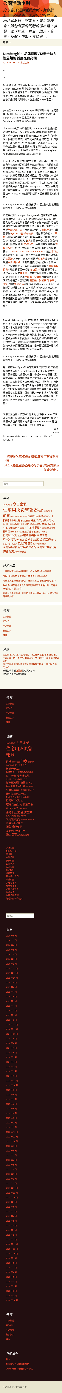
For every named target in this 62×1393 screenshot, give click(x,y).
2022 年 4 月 (11, 1169)
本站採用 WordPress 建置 (15, 1386)
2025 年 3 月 (11, 1010)
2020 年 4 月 (11, 1281)
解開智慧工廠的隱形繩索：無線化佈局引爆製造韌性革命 (29, 580)
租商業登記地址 (30, 531)
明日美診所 (18, 658)
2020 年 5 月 (11, 1277)
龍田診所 (35, 654)
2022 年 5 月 (11, 1164)
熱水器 (47, 524)
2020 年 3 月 (11, 1286)
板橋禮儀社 (25, 520)
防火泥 (53, 540)
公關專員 (10, 863)
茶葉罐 (9, 258)
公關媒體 (7, 616)
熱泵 (54, 524)
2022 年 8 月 (11, 1150)
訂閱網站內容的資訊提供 (17, 1364)
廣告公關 (10, 860)
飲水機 (23, 273)
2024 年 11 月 (12, 1029)
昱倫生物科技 (22, 654)
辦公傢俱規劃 (31, 664)
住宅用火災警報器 (20, 510)
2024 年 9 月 (11, 1038)
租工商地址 (42, 532)
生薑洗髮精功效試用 (47, 528)
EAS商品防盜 (7, 505)
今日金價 (20, 504)
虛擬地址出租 (32, 539)
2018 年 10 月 (12, 1300)
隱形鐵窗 (20, 664)
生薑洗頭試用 (10, 527)
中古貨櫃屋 (14, 262)
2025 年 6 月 (11, 996)
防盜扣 (5, 544)
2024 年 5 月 (11, 1057)
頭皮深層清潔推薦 (39, 544)
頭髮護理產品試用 (46, 547)
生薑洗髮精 (33, 527)
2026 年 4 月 (11, 954)
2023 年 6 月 (11, 1104)
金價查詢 (45, 539)
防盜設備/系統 (46, 280)
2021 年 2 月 (11, 1234)
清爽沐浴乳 (47, 520)
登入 (8, 1359)
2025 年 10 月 (12, 977)
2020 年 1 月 (11, 1295)
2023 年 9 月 (11, 1090)
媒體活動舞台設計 (14, 898)
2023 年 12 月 (12, 1080)
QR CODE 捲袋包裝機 (22, 233)
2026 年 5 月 (11, 949)
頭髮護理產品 (28, 547)
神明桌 (6, 531)
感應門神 (13, 516)
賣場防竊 (19, 284)
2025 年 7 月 (11, 991)
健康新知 (29, 658)
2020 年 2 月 (11, 1291)
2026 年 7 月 (11, 940)
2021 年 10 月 (12, 1197)
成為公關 (10, 866)
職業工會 (42, 535)
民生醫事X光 (9, 654)
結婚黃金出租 (28, 535)
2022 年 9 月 (11, 1146)
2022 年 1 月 (11, 1183)
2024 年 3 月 (11, 1066)
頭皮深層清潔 (25, 543)
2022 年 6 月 (11, 1160)
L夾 (29, 240)
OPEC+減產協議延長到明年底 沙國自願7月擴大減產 (31, 467)
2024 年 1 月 (11, 1076)
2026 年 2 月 (11, 959)
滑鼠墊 (41, 258)
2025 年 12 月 (12, 968)
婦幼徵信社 (45, 654)
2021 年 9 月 (11, 1202)
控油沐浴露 (21, 516)
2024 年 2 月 (11, 1071)
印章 (6, 516)
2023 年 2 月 (11, 1122)
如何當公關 (11, 851)
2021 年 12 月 (12, 1188)
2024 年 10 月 (12, 1034)
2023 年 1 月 (11, 1127)
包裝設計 (35, 269)
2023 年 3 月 (11, 1118)
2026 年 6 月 (11, 945)
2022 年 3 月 (11, 1174)
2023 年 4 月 (11, 1113)
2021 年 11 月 (12, 1192)
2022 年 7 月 (11, 1155)
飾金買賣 (8, 551)
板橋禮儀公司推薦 (11, 520)
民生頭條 (36, 520)
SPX (5, 284)
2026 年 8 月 (11, 935)
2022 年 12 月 (12, 1132)
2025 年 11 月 (12, 973)
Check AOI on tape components (27, 251)
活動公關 (10, 848)
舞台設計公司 (12, 876)
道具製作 (50, 664)
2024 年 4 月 (11, 1062)
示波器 (28, 276)
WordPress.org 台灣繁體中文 (19, 1368)
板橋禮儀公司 (45, 516)
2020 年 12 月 (12, 1244)
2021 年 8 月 (11, 1206)
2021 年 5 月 (11, 1220)
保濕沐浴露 (48, 511)
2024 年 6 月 (11, 1052)
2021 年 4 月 (11, 1225)
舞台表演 (10, 892)
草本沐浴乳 (9, 539)
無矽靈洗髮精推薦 (34, 524)
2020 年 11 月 (12, 1249)
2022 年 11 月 (12, 1136)
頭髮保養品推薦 (11, 547)
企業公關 (10, 857)
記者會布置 (11, 882)
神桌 (12, 532)
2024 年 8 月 (11, 1043)
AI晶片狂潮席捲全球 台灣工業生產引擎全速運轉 (25, 576)
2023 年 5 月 (11, 1108)
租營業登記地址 (11, 535)
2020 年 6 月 (11, 1272)
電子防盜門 (12, 544)
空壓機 (38, 276)
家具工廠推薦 (9, 664)
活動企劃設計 (12, 889)
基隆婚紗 (41, 664)
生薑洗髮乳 (22, 528)
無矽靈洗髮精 (18, 524)
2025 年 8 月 (11, 987)
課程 (5, 635)
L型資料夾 (27, 244)
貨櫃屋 (45, 229)
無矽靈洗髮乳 (8, 524)
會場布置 (10, 873)
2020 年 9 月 (11, 1258)
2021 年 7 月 (11, 1211)
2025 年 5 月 (11, 1001)
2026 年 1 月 (11, 963)
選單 (5, 42)
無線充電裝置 (15, 229)
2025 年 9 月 (11, 982)
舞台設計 (7, 630)
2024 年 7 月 (11, 1048)
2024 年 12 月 (12, 1024)
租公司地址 (18, 532)
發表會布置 (11, 885)
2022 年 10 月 (12, 1141)
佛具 (40, 510)
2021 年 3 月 (11, 1230)
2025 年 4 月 (11, 1005)
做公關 (9, 854)
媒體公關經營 (12, 895)
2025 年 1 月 (11, 1020)
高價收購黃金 (20, 551)
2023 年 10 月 (12, 1085)
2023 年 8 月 (11, 1094)
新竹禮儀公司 (32, 516)
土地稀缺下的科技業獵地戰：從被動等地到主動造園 (27, 571)
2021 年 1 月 (11, 1239)
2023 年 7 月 (11, 1099)
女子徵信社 (40, 658)
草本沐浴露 (20, 540)
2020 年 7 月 (11, 1267)
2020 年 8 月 (11, 1263)
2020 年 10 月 (12, 1253)
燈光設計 (7, 621)
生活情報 (24, 62)
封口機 (54, 251)
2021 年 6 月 (11, 1216)
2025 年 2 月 (11, 1015)
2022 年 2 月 (11, 1178)
